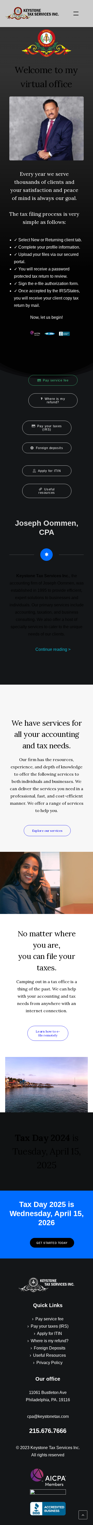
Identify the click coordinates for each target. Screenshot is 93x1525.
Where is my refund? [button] (55, 400)
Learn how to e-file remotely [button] (48, 1033)
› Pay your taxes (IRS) (47, 1326)
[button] (76, 13)
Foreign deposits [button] (49, 448)
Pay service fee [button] (56, 380)
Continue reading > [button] (53, 649)
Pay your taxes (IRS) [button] (50, 427)
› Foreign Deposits (47, 1348)
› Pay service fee (48, 1319)
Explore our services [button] (47, 831)
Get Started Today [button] (51, 1243)
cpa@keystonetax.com (48, 1416)
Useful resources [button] (47, 491)
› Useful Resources (48, 1355)
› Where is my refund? (47, 1341)
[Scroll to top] (83, 1514)
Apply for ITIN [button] (49, 471)
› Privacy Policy (48, 1362)
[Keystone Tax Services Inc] (32, 13)
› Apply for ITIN (48, 1333)
